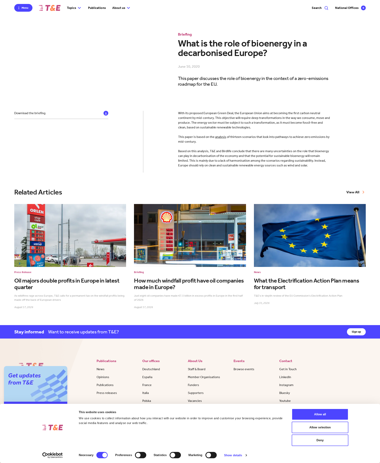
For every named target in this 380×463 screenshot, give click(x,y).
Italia (145, 393)
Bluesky (284, 393)
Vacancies (195, 401)
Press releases (107, 393)
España (147, 377)
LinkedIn (285, 377)
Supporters (196, 393)
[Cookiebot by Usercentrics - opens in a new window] (52, 455)
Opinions (103, 377)
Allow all (320, 414)
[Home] (50, 8)
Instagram (286, 385)
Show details (233, 455)
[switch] (140, 455)
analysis (220, 137)
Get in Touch (288, 369)
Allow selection (320, 427)
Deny (320, 440)
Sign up (356, 331)
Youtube (285, 401)
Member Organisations (204, 377)
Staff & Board (196, 369)
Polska (146, 401)
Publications (97, 8)
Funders (193, 385)
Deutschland (151, 369)
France (147, 385)
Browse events (244, 369)
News (100, 369)
